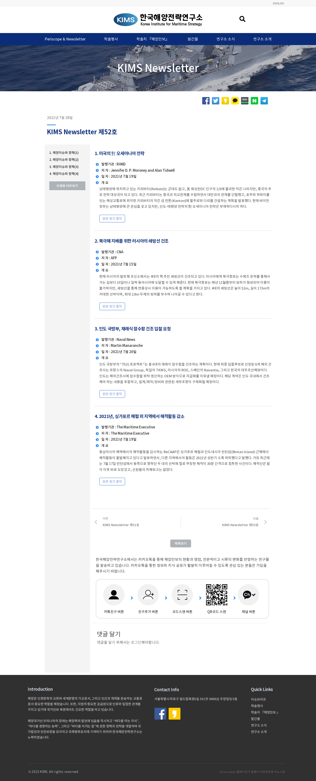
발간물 (193, 39)
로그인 (136, 642)
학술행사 (111, 39)
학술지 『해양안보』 (152, 39)
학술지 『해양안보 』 (265, 712)
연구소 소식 (226, 39)
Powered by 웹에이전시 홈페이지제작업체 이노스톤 (252, 772)
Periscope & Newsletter (65, 39)
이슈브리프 (258, 699)
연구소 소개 (262, 39)
